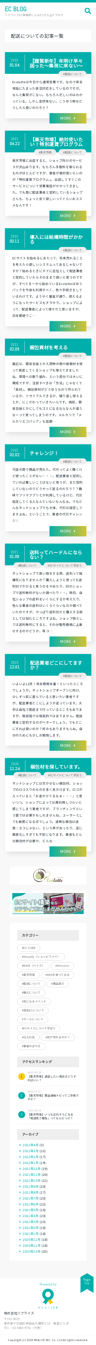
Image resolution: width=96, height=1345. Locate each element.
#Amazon (62, 965)
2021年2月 (31, 1227)
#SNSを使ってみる (57, 975)
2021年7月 (31, 1198)
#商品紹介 (57, 983)
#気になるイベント (34, 1001)
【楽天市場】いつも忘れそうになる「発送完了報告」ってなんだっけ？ (50, 1114)
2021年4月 (31, 1215)
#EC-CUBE (29, 948)
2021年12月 (32, 1168)
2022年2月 (31, 1156)
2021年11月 (32, 1174)
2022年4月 (31, 1144)
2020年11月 (32, 1245)
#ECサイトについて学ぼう (65, 565)
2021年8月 (31, 1192)
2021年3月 (31, 1221)
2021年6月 (31, 1204)
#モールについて (33, 1019)
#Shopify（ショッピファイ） (41, 956)
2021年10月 (32, 1180)
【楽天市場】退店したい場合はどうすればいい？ (52, 1076)
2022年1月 (31, 1162)
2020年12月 (32, 1239)
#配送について (72, 74)
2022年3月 (31, 1150)
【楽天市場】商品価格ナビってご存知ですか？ (53, 1095)
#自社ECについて (33, 1010)
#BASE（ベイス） (33, 965)
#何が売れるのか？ (58, 1037)
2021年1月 (31, 1233)
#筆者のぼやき (31, 1046)
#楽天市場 (45, 152)
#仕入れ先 (28, 1037)
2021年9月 (31, 1186)
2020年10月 (32, 1251)
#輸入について (31, 992)
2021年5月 (31, 1209)
